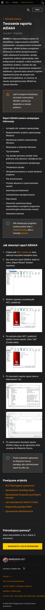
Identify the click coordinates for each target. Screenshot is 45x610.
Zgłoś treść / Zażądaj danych (17, 586)
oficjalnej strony (20, 230)
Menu (37, 10)
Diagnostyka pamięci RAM (18, 506)
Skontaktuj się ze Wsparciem (23, 546)
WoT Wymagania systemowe (19, 485)
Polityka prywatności (13, 581)
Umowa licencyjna (11, 591)
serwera (24, 233)
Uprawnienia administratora (19, 511)
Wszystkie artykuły (13, 19)
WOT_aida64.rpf (24, 252)
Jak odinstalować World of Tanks (21, 502)
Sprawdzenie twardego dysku (20, 490)
